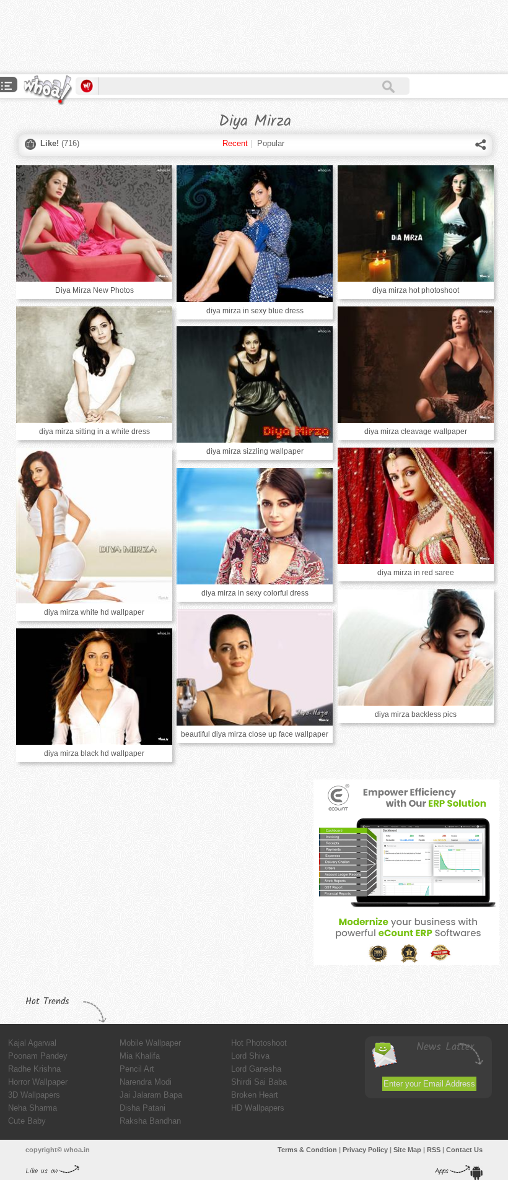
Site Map (407, 1149)
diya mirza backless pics (416, 714)
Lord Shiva (250, 1056)
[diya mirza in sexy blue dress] (255, 233)
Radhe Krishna (34, 1069)
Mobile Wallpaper (150, 1043)
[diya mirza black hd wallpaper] (94, 686)
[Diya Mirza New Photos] (94, 223)
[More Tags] (7, 87)
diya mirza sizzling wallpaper (255, 451)
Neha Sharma (32, 1108)
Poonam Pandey (38, 1056)
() (59, 143)
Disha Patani (142, 1108)
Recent (235, 143)
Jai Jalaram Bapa (151, 1095)
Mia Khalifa (140, 1056)
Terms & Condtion (307, 1149)
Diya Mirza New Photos (94, 290)
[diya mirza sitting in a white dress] (94, 364)
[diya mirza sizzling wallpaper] (255, 384)
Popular (270, 143)
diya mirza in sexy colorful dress (255, 593)
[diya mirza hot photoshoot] (416, 223)
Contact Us (464, 1149)
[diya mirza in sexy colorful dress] (255, 526)
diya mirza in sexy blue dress (255, 310)
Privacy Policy (365, 1149)
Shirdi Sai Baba (259, 1082)
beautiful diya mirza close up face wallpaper (254, 734)
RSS (433, 1149)
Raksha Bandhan (150, 1121)
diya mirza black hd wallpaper (94, 753)
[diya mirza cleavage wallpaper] (416, 364)
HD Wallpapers (257, 1108)
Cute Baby (27, 1121)
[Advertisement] (225, 37)
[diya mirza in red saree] (416, 506)
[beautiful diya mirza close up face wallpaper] (255, 667)
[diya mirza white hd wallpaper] (94, 526)
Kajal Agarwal (32, 1043)
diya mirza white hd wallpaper (94, 612)
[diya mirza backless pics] (416, 647)
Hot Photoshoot (259, 1043)
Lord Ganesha (256, 1069)
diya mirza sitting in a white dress (94, 431)
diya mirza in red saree (415, 572)
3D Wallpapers (34, 1095)
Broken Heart (254, 1095)
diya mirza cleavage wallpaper (415, 431)
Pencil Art (137, 1069)
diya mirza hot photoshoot (415, 290)
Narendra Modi (146, 1082)
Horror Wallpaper (38, 1082)
